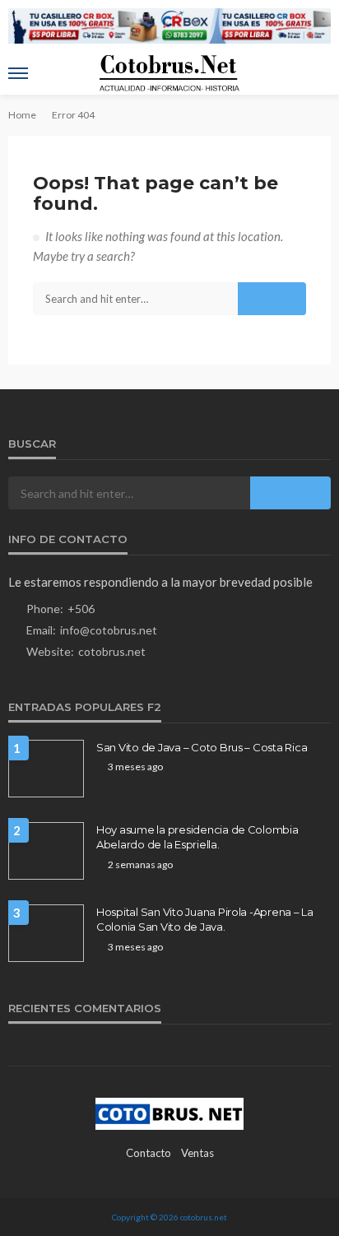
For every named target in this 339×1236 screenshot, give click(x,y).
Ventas (197, 1152)
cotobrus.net (112, 651)
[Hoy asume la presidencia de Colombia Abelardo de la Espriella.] (46, 851)
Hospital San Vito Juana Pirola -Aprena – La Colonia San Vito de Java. (204, 919)
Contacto (148, 1152)
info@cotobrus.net (108, 630)
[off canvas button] (18, 73)
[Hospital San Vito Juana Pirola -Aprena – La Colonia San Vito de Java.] (46, 933)
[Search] (317, 73)
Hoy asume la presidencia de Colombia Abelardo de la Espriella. (197, 837)
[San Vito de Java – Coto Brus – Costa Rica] (46, 768)
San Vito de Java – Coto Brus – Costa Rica (201, 747)
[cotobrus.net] (169, 1111)
